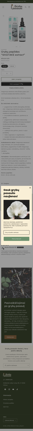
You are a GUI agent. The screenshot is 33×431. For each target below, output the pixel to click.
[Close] (30, 188)
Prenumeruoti (16, 239)
